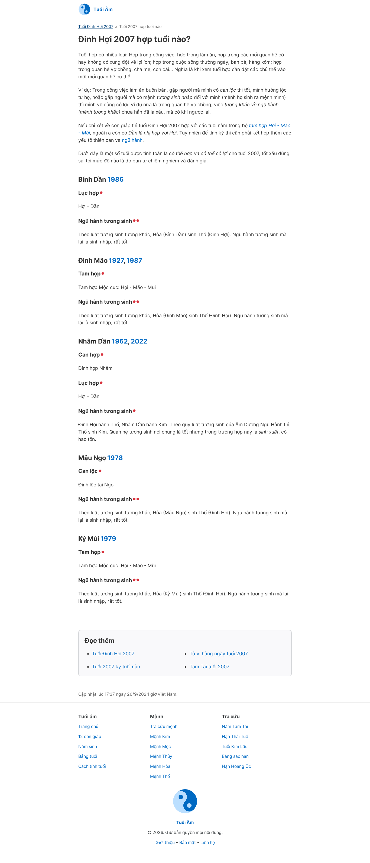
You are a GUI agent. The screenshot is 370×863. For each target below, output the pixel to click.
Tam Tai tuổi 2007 (209, 666)
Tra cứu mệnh (163, 726)
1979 (108, 539)
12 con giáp (89, 736)
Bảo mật (187, 842)
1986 (116, 179)
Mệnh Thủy (161, 756)
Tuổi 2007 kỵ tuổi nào (116, 666)
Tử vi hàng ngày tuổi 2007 (219, 653)
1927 (116, 260)
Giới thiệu (165, 842)
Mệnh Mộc (160, 746)
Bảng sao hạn (235, 756)
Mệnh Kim (160, 736)
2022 (139, 341)
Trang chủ (88, 726)
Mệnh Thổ (160, 776)
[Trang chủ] (185, 812)
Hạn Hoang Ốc (236, 766)
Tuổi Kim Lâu (235, 746)
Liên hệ (207, 842)
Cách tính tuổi (92, 766)
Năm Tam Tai (235, 726)
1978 (115, 458)
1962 (120, 341)
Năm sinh (87, 746)
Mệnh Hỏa (160, 766)
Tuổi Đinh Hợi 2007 (95, 26)
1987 (134, 260)
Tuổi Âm (185, 822)
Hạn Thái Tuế (235, 736)
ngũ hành (132, 140)
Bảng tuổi (87, 756)
